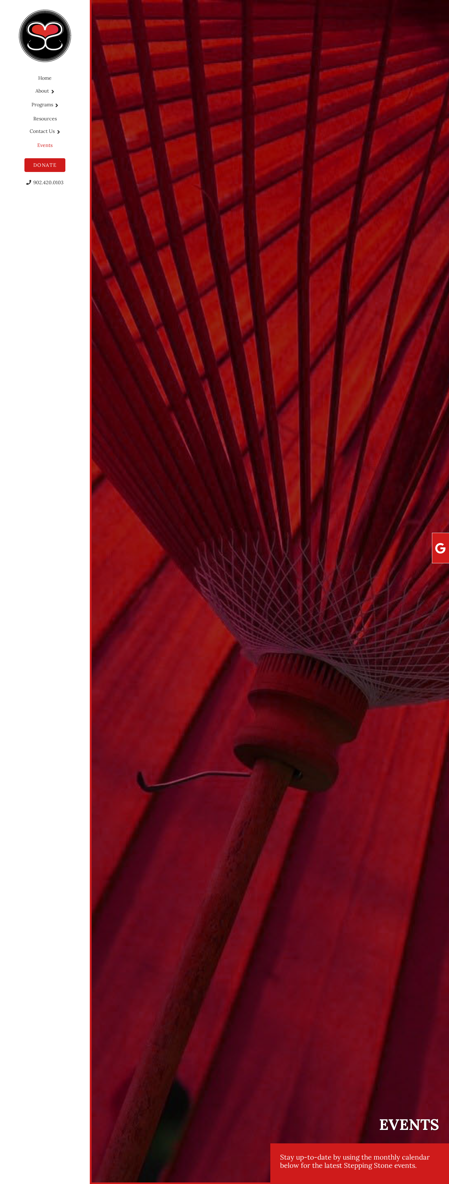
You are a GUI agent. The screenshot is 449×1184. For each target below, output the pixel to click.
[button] (51, 91)
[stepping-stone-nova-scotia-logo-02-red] (45, 36)
